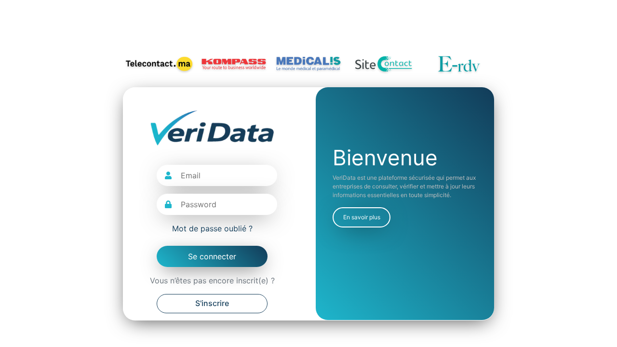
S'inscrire (212, 303)
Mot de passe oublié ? (212, 228)
